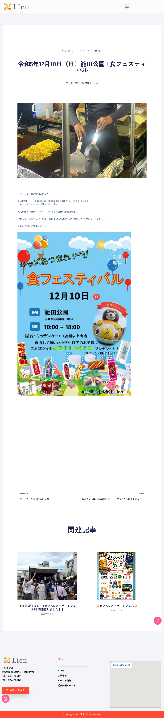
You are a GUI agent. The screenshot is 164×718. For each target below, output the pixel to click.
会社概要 (62, 675)
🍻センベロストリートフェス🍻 (116, 606)
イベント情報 (64, 680)
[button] (127, 6)
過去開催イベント (67, 685)
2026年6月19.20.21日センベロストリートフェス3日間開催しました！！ (47, 607)
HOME (61, 670)
